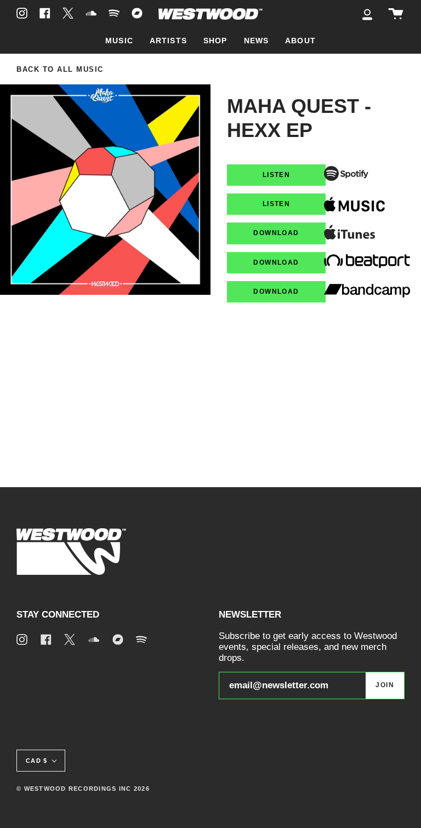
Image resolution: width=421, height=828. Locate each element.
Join (385, 685)
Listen (276, 175)
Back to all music (60, 69)
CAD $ (36, 760)
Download (276, 233)
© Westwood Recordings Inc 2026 (83, 788)
